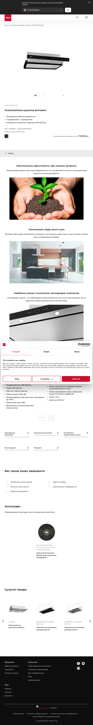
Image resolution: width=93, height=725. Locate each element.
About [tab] (77, 352)
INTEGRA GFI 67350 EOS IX (73, 623)
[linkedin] (78, 668)
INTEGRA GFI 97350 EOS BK (45, 623)
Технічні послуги (11, 673)
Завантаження (34, 680)
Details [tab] (47, 352)
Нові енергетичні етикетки (39, 666)
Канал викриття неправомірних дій (46, 716)
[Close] (89, 2)
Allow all (76, 379)
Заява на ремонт (12, 666)
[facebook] (78, 663)
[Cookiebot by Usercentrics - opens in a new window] (79, 345)
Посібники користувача (38, 669)
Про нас (8, 692)
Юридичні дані (18, 714)
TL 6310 (11, 622)
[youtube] (83, 663)
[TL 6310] (18, 609)
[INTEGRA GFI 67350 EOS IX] (74, 609)
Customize (45, 379)
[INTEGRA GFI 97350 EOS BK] (46, 609)
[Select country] (82, 17)
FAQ (30, 676)
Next (63, 95)
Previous (3, 621)
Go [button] (68, 10)
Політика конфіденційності (37, 714)
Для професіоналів (36, 673)
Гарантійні (9, 669)
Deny (17, 379)
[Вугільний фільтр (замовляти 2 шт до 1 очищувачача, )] (46, 532)
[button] (43, 10)
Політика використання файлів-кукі (64, 714)
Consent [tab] (16, 352)
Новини (8, 689)
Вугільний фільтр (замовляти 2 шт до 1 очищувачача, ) (45, 547)
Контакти (8, 696)
